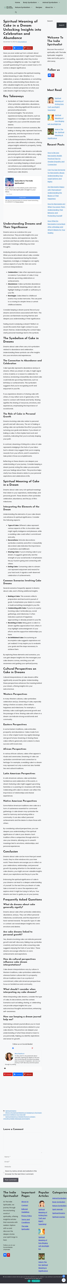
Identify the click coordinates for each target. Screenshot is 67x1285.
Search (50, 21)
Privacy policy (35, 1281)
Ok (29, 1281)
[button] (15, 12)
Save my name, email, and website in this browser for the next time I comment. (21, 1172)
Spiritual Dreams (10, 1111)
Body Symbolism (30, 2)
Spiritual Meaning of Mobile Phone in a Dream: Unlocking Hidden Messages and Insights (19, 1118)
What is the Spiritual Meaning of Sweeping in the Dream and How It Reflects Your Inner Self (22, 1114)
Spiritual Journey (58, 1217)
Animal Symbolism (50, 2)
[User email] (5, 1068)
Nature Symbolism (22, 7)
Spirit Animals (57, 1209)
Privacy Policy (26, 1216)
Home (17, 2)
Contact (24, 1205)
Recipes (39, 7)
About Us (49, 7)
